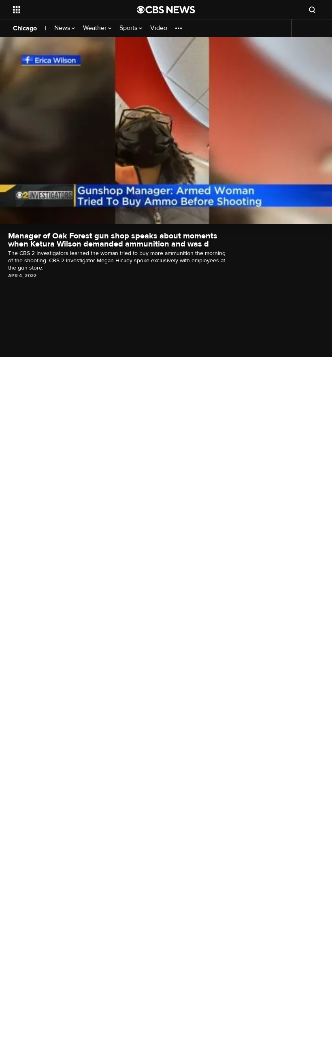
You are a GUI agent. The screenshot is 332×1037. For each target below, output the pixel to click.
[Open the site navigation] (64, 9)
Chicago (25, 28)
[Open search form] (312, 9)
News (63, 28)
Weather (95, 28)
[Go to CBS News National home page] (166, 10)
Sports (129, 28)
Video (158, 28)
